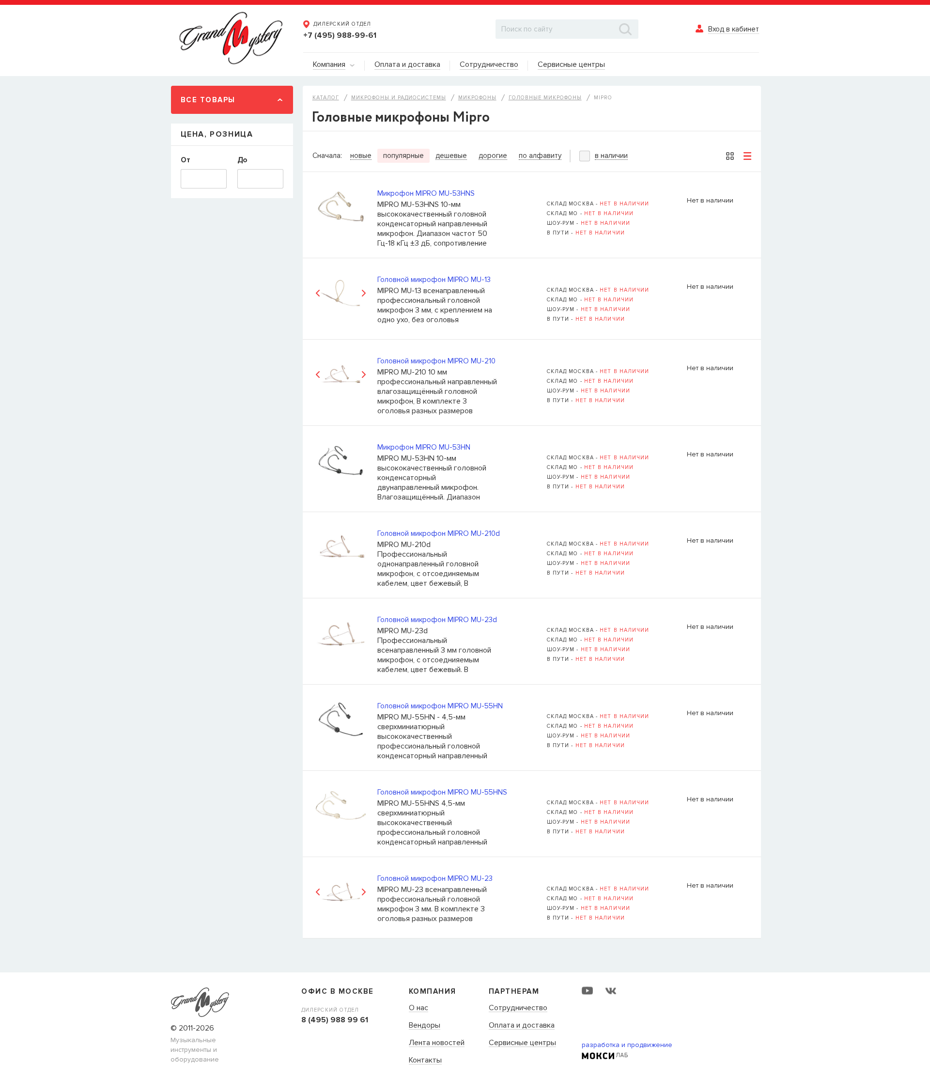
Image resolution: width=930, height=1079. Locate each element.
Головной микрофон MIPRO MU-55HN (440, 706)
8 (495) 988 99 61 (334, 1020)
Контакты (425, 1060)
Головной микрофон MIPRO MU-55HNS (442, 792)
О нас (418, 1008)
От (185, 160)
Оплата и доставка (522, 1026)
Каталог (325, 97)
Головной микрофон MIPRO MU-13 (434, 279)
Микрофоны (477, 97)
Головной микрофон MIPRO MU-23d (437, 619)
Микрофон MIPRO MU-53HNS (426, 193)
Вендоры (424, 1026)
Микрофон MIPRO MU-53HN (423, 447)
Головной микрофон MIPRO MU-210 (436, 361)
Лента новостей (437, 1043)
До (242, 160)
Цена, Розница (217, 134)
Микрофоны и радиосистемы (398, 97)
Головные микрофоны (545, 97)
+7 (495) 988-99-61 (339, 35)
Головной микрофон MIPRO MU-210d (438, 533)
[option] (341, 293)
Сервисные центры (522, 1043)
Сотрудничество (518, 1008)
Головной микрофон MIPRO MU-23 (435, 878)
